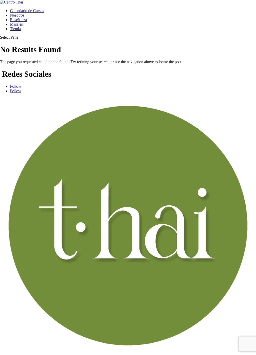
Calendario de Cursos (27, 11)
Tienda (15, 29)
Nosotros (17, 15)
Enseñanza (18, 20)
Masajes (16, 24)
